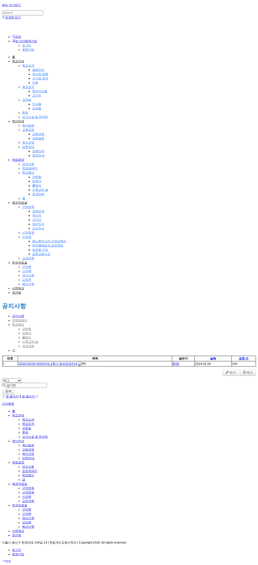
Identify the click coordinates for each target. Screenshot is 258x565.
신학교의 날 (40, 190)
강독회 (36, 177)
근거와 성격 (40, 78)
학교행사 (28, 172)
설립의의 (38, 70)
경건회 (16, 292)
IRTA (176, 364)
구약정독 (28, 207)
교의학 (26, 279)
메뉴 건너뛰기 (11, 5)
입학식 (36, 181)
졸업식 (36, 185)
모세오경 (38, 211)
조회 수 (244, 358)
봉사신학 (28, 284)
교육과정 (28, 130)
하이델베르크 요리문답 (47, 245)
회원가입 (28, 49)
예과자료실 (19, 202)
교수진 (36, 95)
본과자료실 (19, 262)
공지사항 (28, 164)
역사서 (36, 215)
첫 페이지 (12, 396)
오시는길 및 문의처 (35, 117)
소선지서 (38, 228)
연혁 (35, 82)
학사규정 (28, 142)
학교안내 (18, 61)
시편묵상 (18, 288)
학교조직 (28, 87)
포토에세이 (29, 168)
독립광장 (18, 160)
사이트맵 (8, 403)
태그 (249, 372)
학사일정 (28, 125)
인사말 (36, 104)
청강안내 (38, 155)
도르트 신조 (40, 250)
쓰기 (232, 372)
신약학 (26, 271)
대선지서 (38, 224)
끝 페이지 (29, 396)
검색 (8, 391)
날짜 (213, 358)
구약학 (26, 267)
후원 (25, 112)
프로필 (36, 108)
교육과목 (38, 134)
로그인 (26, 45)
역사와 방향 (40, 74)
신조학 (26, 237)
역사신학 (28, 275)
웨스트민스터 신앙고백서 (49, 241)
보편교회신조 (41, 254)
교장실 (26, 100)
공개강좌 (38, 194)
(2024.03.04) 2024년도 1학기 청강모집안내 (47, 363)
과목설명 (38, 138)
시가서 (36, 220)
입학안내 (28, 147)
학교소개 (28, 65)
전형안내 (38, 151)
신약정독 (28, 232)
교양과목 (28, 258)
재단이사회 (39, 91)
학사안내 (18, 121)
